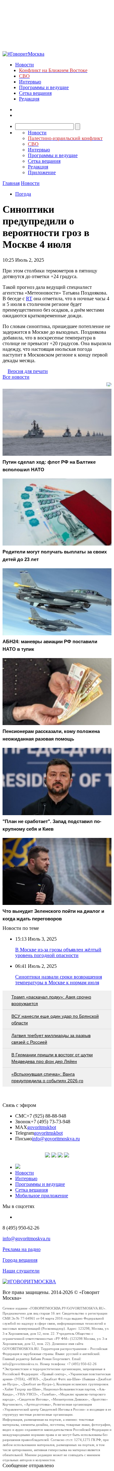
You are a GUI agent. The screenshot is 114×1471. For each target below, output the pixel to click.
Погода (23, 194)
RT (29, 298)
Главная (11, 183)
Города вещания (20, 1260)
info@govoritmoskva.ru (56, 1138)
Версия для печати (28, 371)
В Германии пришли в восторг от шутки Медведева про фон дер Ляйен (52, 1058)
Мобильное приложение (41, 1195)
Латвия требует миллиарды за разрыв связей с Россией (51, 1039)
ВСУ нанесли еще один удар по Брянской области (55, 1019)
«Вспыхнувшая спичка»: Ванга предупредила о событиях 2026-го (47, 1077)
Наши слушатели (21, 1270)
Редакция (29, 98)
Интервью (30, 81)
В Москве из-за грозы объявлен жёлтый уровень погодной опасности (58, 952)
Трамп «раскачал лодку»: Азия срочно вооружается (51, 1000)
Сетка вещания (35, 93)
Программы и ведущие (44, 87)
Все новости (16, 377)
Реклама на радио (22, 1249)
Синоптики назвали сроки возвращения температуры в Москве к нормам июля (58, 979)
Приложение (42, 172)
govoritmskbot (41, 1127)
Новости (24, 64)
